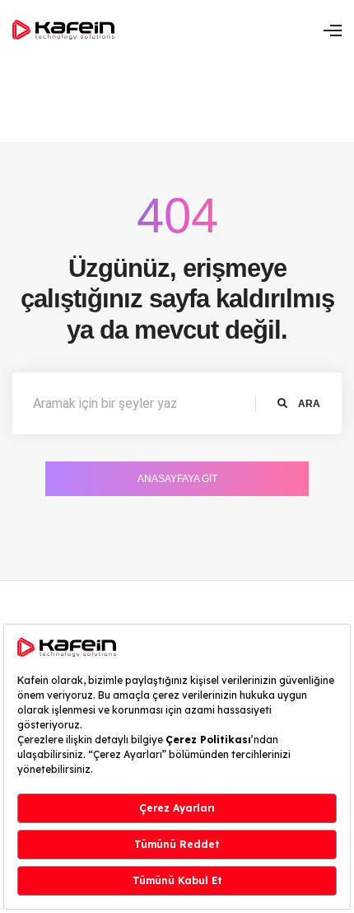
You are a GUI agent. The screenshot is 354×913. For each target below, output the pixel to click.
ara (308, 404)
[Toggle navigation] (333, 30)
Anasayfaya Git (177, 479)
